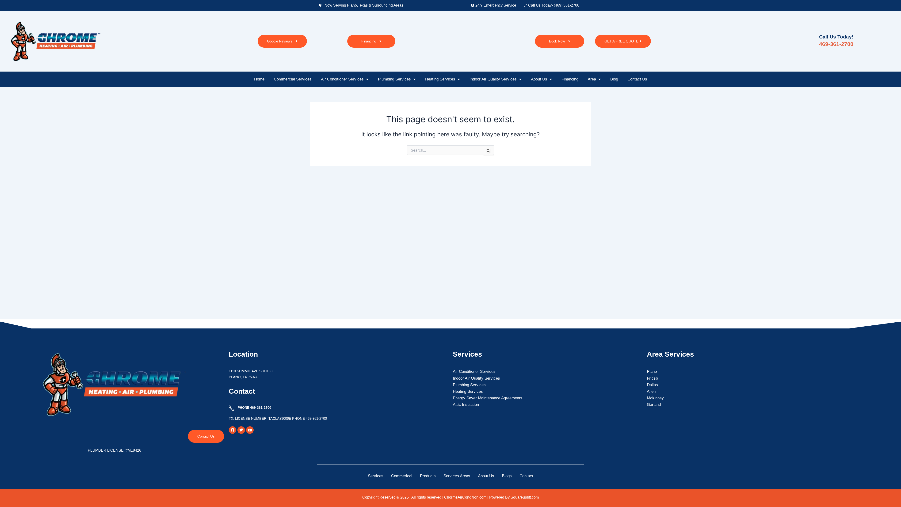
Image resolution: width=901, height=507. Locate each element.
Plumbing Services (394, 79)
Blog (614, 79)
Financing (569, 79)
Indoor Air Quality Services (493, 79)
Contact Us (637, 79)
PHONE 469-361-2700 (254, 407)
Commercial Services (293, 79)
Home (259, 79)
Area (592, 79)
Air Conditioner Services (342, 79)
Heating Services (440, 79)
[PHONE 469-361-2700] (231, 408)
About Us (539, 79)
